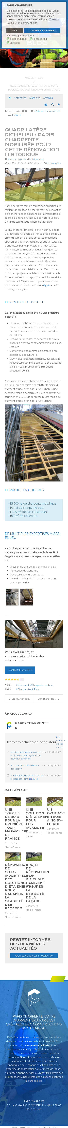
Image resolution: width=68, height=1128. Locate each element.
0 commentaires (53, 163)
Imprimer (17, 115)
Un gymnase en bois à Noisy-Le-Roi (56, 817)
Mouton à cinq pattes (17, 159)
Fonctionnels (40, 39)
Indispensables (18, 39)
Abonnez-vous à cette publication (34, 955)
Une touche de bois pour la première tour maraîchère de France (16, 824)
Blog (40, 78)
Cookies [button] (54, 19)
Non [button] (14, 30)
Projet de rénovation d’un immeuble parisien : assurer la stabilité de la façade (37, 883)
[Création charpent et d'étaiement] (34, 184)
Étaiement (23, 685)
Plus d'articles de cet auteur (60, 742)
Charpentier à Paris (28, 689)
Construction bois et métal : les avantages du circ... (23, 698)
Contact (37, 1109)
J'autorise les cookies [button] (42, 30)
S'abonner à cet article (47, 111)
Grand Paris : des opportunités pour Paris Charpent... (50, 698)
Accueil (29, 78)
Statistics (14, 43)
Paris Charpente (36, 159)
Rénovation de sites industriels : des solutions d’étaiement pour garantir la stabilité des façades (17, 886)
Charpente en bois (42, 685)
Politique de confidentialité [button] (21, 23)
